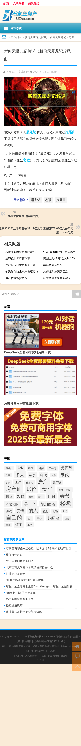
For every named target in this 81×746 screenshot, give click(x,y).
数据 (31, 496)
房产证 (14, 488)
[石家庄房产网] (40, 14)
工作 (18, 482)
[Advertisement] (40, 705)
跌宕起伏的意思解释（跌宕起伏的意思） (23, 265)
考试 (65, 511)
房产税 (57, 482)
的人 (33, 510)
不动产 (9, 468)
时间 (51, 496)
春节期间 (12, 504)
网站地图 (27, 641)
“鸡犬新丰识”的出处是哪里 (22, 593)
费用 (8, 525)
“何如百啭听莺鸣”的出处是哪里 (25, 580)
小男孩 (40, 659)
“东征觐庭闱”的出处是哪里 (59, 252)
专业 (20, 468)
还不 (18, 524)
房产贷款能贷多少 (16, 278)
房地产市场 (64, 490)
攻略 (20, 496)
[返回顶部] (76, 665)
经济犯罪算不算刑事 (17, 258)
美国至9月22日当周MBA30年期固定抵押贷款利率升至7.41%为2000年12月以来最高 (61, 258)
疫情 (20, 510)
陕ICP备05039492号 (54, 641)
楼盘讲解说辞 (14, 605)
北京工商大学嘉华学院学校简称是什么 (29, 567)
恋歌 (26, 160)
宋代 (65, 474)
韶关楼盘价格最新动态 (57, 278)
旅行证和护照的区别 (55, 271)
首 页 (6, 3)
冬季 (32, 475)
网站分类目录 (62, 636)
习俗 (41, 468)
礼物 (55, 511)
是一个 (30, 504)
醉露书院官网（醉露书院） (24, 216)
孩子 (54, 475)
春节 (65, 495)
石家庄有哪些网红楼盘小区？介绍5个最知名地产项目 (23, 252)
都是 (29, 525)
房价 (31, 488)
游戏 (9, 511)
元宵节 (66, 467)
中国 (31, 468)
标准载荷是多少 (53, 265)
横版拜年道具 (14, 554)
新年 (40, 497)
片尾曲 (70, 131)
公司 (8, 475)
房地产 (47, 489)
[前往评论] (76, 656)
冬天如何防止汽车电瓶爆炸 (21, 271)
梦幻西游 (47, 504)
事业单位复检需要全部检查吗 (24, 612)
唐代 (43, 474)
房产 (43, 481)
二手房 (52, 468)
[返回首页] (76, 646)
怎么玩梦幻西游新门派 (20, 561)
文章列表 (18, 3)
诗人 (39, 518)
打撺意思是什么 (15, 573)
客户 (8, 482)
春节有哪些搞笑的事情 (20, 599)
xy (13, 71)
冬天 (19, 474)
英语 (29, 518)
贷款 (67, 518)
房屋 (9, 496)
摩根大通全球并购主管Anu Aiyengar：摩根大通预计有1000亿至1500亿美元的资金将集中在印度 (41, 586)
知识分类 (33, 3)
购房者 (54, 518)
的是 (45, 511)
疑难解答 (38, 641)
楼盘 (66, 503)
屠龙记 (31, 131)
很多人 (29, 482)
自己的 (14, 517)
